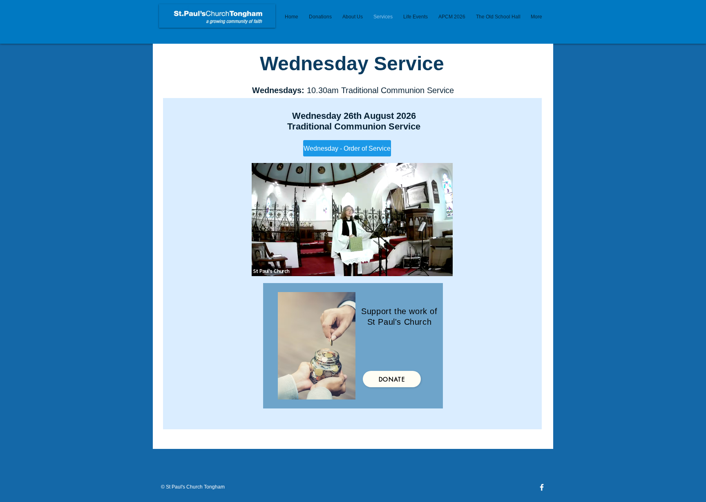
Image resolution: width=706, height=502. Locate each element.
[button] (442, 267)
